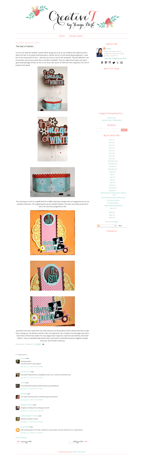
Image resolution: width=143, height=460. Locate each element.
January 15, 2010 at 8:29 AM (32, 400)
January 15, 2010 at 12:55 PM (32, 411)
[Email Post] (42, 344)
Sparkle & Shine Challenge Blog (112, 120)
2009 (110, 212)
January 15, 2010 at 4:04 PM (32, 422)
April (111, 182)
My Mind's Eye (111, 118)
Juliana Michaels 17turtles (29, 416)
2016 (110, 143)
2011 (110, 156)
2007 (110, 218)
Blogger (115, 222)
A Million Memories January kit (113, 206)
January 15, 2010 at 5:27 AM (32, 378)
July (111, 174)
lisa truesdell (25, 427)
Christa (23, 358)
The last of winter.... (113, 203)
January (111, 190)
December (111, 161)
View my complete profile (115, 58)
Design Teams (76, 36)
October (112, 166)
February (112, 188)
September (111, 169)
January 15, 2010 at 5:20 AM (32, 367)
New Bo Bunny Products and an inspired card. (113, 194)
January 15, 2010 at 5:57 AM (32, 389)
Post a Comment (21, 438)
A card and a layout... (113, 200)
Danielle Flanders (27, 405)
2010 (110, 159)
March (112, 185)
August (111, 172)
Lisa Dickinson (25, 372)
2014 (110, 148)
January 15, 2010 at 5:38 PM (32, 433)
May (111, 180)
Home (62, 36)
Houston (23, 394)
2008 (110, 215)
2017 (111, 140)
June (111, 177)
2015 (110, 145)
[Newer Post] (27, 443)
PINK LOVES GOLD (79, 452)
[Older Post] (78, 443)
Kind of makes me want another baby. (113, 198)
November (111, 164)
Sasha (23, 383)
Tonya (108, 49)
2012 (110, 153)
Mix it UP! (113, 208)
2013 (110, 151)
